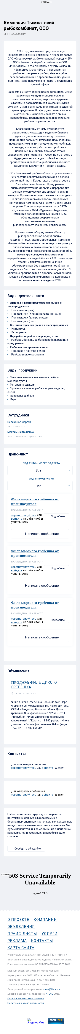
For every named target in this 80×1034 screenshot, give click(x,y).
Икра (13, 399)
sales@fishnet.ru (52, 989)
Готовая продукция (22, 384)
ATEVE (49, 993)
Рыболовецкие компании (27, 354)
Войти (72, 19)
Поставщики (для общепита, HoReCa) (35, 314)
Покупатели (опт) (22, 310)
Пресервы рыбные (22, 395)
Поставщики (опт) (23, 321)
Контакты (42, 941)
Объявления (21, 927)
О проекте (18, 920)
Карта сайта (20, 948)
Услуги (49, 934)
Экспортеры (18, 332)
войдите (16, 518)
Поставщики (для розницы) (29, 317)
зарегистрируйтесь (23, 515)
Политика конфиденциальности (25, 1003)
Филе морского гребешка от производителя (35, 501)
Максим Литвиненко (20, 432)
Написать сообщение (42, 534)
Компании (45, 920)
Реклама (17, 941)
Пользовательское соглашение (25, 998)
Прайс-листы (22, 934)
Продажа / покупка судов (27, 350)
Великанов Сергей (19, 422)
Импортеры (18, 328)
